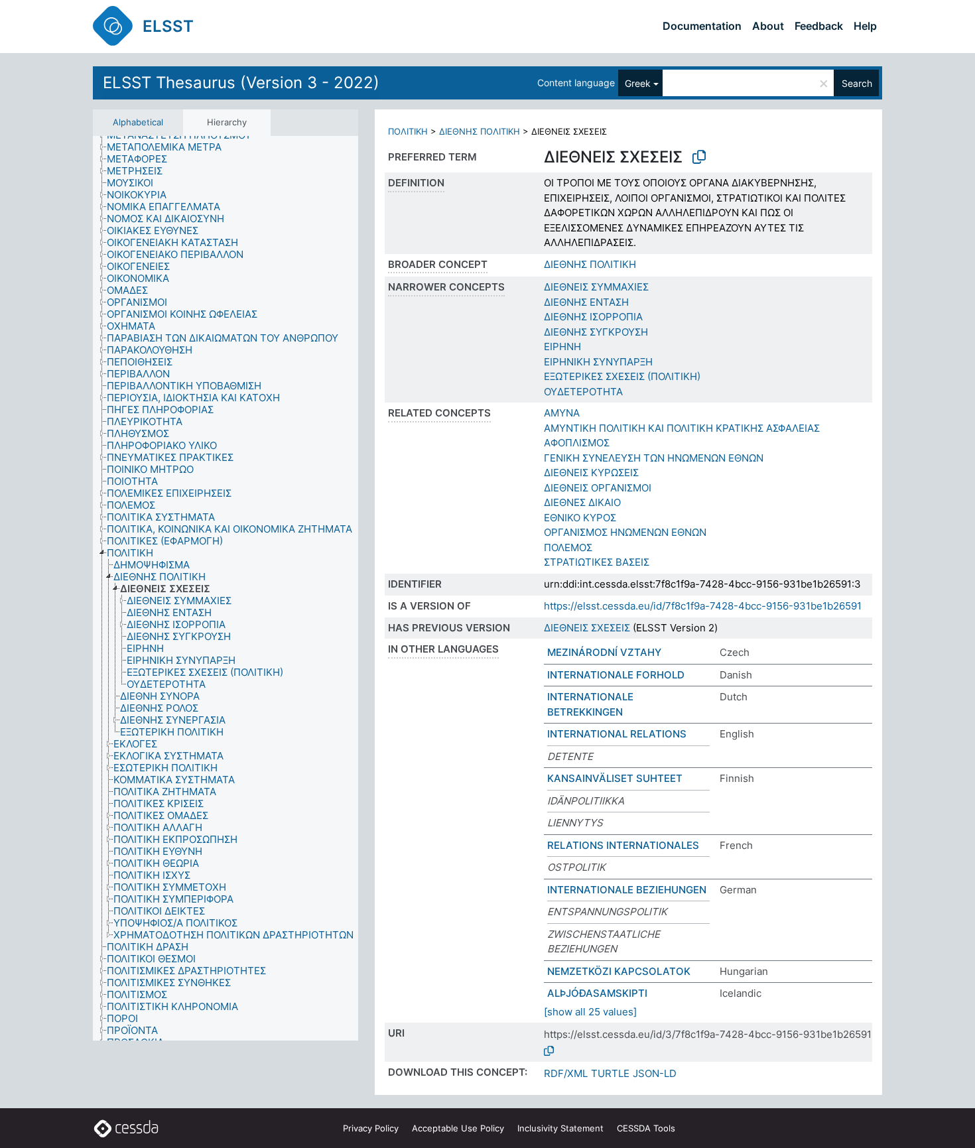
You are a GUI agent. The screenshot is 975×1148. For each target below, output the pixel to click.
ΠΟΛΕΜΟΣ (568, 547)
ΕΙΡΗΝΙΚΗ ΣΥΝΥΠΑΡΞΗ (598, 361)
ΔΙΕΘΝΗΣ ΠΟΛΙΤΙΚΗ (479, 131)
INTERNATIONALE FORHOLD (615, 675)
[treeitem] (169, 147)
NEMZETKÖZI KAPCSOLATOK (618, 971)
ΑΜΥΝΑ (562, 413)
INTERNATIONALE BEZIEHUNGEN (626, 889)
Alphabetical (138, 122)
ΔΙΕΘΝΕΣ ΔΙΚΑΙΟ (582, 502)
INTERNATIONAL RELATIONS (616, 734)
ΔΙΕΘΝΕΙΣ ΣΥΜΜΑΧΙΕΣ (596, 287)
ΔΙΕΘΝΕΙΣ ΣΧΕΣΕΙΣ (587, 627)
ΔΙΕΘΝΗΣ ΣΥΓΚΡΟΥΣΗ (596, 332)
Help (865, 25)
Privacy (371, 1128)
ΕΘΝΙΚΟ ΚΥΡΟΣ (580, 517)
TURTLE (610, 1073)
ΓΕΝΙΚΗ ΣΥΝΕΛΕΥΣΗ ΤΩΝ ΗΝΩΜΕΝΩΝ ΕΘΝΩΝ (653, 458)
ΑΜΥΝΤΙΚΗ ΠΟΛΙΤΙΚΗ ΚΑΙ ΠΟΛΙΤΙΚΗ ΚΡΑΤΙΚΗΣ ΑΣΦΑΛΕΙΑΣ (682, 428)
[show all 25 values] (590, 1011)
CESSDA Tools (646, 1128)
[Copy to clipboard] (699, 157)
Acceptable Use (458, 1128)
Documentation (702, 25)
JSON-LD (655, 1073)
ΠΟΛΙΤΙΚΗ (408, 131)
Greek (638, 83)
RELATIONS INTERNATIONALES (623, 845)
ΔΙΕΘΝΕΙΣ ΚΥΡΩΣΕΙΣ (591, 472)
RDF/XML (566, 1073)
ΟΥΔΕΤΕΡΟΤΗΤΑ (583, 391)
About (768, 25)
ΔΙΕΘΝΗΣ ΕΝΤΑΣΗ (586, 302)
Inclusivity (560, 1128)
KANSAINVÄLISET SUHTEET (614, 778)
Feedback (819, 25)
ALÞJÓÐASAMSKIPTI (597, 993)
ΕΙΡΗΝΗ (562, 346)
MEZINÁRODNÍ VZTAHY (604, 652)
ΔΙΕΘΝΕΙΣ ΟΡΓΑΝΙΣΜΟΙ (597, 487)
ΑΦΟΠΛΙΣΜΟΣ (577, 442)
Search (857, 83)
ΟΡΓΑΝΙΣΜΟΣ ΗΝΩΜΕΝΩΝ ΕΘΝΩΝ (625, 532)
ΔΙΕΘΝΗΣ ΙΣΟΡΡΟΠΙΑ (593, 316)
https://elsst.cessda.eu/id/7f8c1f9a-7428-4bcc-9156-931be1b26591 (703, 606)
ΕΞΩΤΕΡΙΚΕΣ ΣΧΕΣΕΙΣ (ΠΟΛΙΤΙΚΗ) (622, 376)
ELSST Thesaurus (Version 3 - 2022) (241, 82)
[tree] (225, 588)
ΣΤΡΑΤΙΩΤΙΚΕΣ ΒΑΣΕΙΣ (596, 562)
